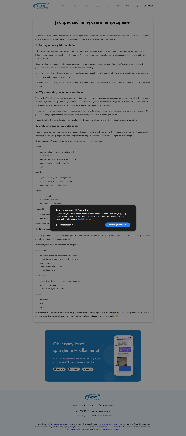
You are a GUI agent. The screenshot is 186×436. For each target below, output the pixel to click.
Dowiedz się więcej (85, 219)
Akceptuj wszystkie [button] (117, 225)
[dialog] (93, 218)
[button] (64, 225)
